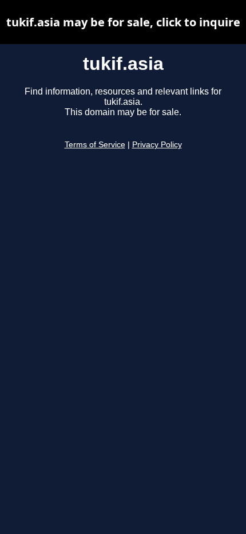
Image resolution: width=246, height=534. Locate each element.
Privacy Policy (157, 144)
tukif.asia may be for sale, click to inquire (123, 22)
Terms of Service (95, 144)
